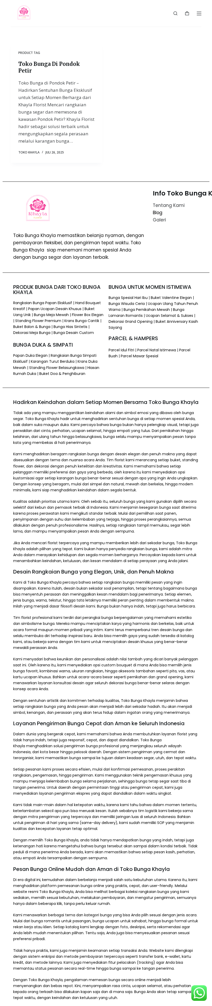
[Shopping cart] (187, 13)
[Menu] (199, 13)
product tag (29, 53)
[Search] (175, 13)
